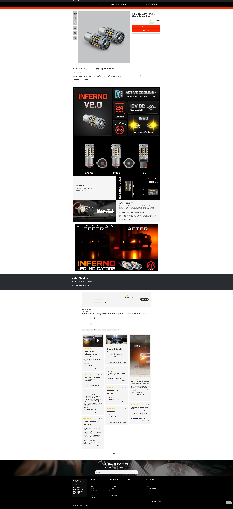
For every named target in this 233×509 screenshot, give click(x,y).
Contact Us (93, 481)
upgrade (104, 329)
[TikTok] (76, 1)
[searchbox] (86, 324)
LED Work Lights (112, 486)
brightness (115, 329)
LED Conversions (112, 488)
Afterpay (90, 505)
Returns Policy (79, 505)
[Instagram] (78, 1)
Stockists (92, 484)
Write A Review (144, 299)
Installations (93, 497)
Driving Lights (103, 4)
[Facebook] (73, 1)
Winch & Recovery (112, 493)
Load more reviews (116, 453)
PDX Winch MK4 (131, 481)
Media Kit (148, 490)
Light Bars (92, 501)
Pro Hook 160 (130, 484)
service (99, 329)
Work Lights (111, 4)
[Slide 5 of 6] (75, 33)
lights (95, 329)
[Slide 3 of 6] (75, 23)
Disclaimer (74, 505)
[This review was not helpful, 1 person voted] (100, 412)
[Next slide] (128, 37)
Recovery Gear (131, 486)
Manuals (92, 493)
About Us (148, 481)
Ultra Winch (148, 486)
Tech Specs (89, 281)
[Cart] (159, 4)
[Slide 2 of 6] (75, 18)
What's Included (81, 281)
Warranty (92, 495)
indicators (109, 329)
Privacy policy (85, 505)
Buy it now (146, 30)
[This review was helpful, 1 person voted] (122, 362)
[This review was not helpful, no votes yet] (100, 368)
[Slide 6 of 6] (75, 38)
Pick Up (92, 488)
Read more (86, 407)
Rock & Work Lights (99, 501)
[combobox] (146, 332)
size (92, 329)
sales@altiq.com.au (80, 489)
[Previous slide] (79, 37)
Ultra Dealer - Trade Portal (151, 488)
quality (83, 329)
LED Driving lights (112, 481)
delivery (87, 329)
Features (74, 281)
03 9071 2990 (79, 487)
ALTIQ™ (147, 484)
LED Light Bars (112, 484)
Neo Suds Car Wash (113, 495)
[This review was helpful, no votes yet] (98, 368)
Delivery (92, 486)
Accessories (124, 4)
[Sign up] (136, 472)
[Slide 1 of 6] (75, 13)
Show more (121, 329)
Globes (117, 4)
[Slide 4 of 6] (75, 28)
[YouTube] (75, 1)
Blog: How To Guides (95, 490)
